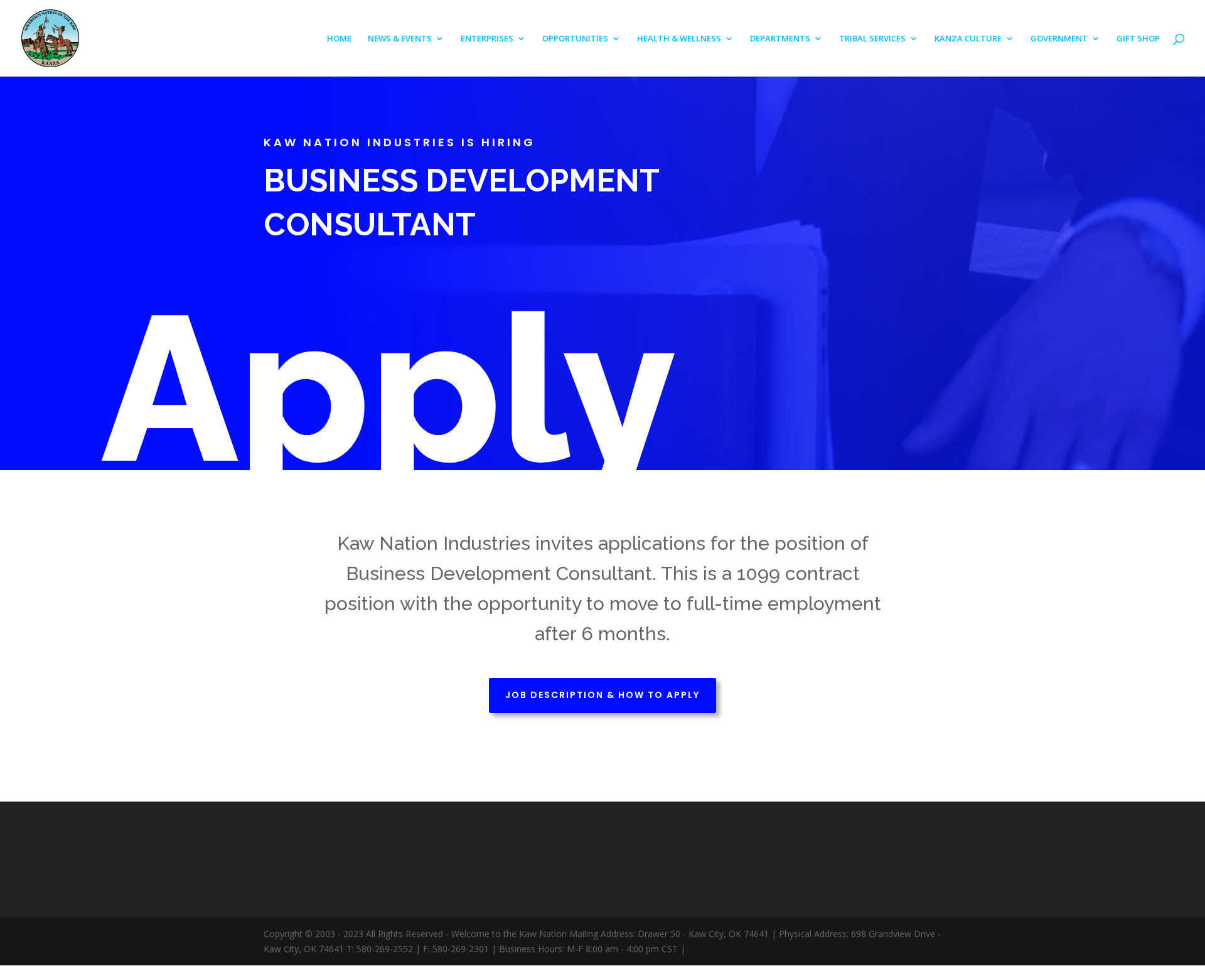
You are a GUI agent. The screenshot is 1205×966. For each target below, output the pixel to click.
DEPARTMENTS (780, 39)
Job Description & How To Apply (602, 695)
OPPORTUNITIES (575, 39)
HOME (339, 39)
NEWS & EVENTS (400, 39)
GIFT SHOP (1138, 39)
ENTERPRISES (487, 39)
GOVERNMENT (1059, 39)
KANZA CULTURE (968, 39)
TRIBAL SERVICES (872, 39)
